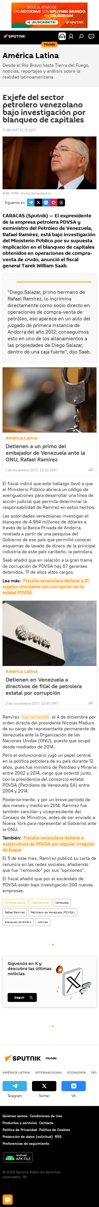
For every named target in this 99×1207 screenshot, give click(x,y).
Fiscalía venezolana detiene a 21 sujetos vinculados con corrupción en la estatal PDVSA (46, 587)
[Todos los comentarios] (8, 1200)
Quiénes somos (15, 1116)
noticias (42, 922)
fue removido (35, 717)
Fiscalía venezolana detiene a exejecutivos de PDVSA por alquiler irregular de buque (49, 844)
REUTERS (12, 193)
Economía (76, 1072)
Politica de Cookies (54, 1129)
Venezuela (62, 902)
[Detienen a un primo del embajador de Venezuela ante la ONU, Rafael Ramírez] (49, 400)
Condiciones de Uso (46, 1116)
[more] (91, 469)
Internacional (40, 902)
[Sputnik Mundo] (15, 38)
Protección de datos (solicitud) (28, 1136)
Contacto (46, 1123)
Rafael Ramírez (15, 912)
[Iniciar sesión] (71, 36)
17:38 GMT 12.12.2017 (19, 130)
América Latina (22, 438)
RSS (58, 1136)
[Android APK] (18, 1158)
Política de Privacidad (20, 1129)
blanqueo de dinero (18, 922)
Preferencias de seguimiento (26, 1143)
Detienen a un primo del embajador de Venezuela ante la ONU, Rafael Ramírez (45, 453)
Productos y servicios (20, 1123)
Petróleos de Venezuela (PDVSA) (53, 912)
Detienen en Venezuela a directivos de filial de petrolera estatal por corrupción (44, 686)
